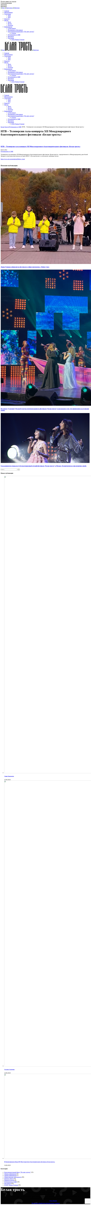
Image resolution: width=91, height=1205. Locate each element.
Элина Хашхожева (9, 776)
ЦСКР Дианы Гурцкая (11, 1185)
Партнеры (4, 4)
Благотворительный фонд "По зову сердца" (17, 1172)
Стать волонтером (6, 3)
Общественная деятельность (12, 1177)
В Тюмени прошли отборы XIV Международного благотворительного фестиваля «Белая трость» (29, 1161)
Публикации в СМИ (15, 127)
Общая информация (10, 1174)
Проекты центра (9, 1180)
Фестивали (7, 1183)
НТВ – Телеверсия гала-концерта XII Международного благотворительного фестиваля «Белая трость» (40, 146)
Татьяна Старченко (9, 1069)
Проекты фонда (9, 1178)
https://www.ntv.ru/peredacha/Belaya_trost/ (13, 159)
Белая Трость (5, 127)
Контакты (4, 6)
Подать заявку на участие (8, 1)
